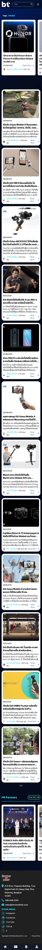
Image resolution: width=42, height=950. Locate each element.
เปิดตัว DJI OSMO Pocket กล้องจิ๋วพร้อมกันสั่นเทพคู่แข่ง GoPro (20, 707)
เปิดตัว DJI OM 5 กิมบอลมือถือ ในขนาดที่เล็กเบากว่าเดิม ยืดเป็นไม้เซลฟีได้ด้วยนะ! (21, 186)
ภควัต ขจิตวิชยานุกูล (12, 140)
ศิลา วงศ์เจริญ (11, 548)
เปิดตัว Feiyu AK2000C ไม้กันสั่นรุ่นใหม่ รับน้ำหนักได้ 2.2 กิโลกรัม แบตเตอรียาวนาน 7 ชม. (20, 244)
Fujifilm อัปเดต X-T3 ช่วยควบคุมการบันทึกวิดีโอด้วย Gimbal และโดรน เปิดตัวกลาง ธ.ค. (21, 536)
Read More (27, 65)
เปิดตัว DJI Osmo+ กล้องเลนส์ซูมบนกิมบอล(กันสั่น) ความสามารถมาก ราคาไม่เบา (20, 764)
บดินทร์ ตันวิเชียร (12, 198)
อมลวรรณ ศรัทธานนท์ (14, 69)
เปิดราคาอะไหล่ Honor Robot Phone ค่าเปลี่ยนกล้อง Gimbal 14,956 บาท (18, 58)
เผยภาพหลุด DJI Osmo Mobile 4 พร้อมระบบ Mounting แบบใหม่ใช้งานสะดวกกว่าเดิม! (19, 419)
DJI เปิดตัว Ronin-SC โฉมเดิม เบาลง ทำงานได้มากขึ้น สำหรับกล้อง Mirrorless (20, 650)
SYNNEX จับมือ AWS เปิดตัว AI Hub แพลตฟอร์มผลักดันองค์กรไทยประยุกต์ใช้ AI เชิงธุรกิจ (18, 845)
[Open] (38, 4)
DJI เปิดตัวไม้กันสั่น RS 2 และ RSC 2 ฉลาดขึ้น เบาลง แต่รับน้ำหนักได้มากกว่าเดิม (20, 302)
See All (32, 797)
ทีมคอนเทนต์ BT (12, 373)
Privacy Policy (36, 936)
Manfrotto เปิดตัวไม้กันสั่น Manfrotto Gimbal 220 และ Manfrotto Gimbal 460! (17, 477)
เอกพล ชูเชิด (11, 721)
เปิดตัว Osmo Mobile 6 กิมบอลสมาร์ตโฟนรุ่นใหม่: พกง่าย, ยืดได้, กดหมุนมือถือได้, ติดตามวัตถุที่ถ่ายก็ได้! (21, 127)
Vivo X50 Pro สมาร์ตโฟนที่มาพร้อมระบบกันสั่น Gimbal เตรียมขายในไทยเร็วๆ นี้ (20, 361)
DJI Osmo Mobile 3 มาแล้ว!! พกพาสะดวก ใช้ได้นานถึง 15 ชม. (20, 590)
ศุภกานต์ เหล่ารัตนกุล (13, 604)
